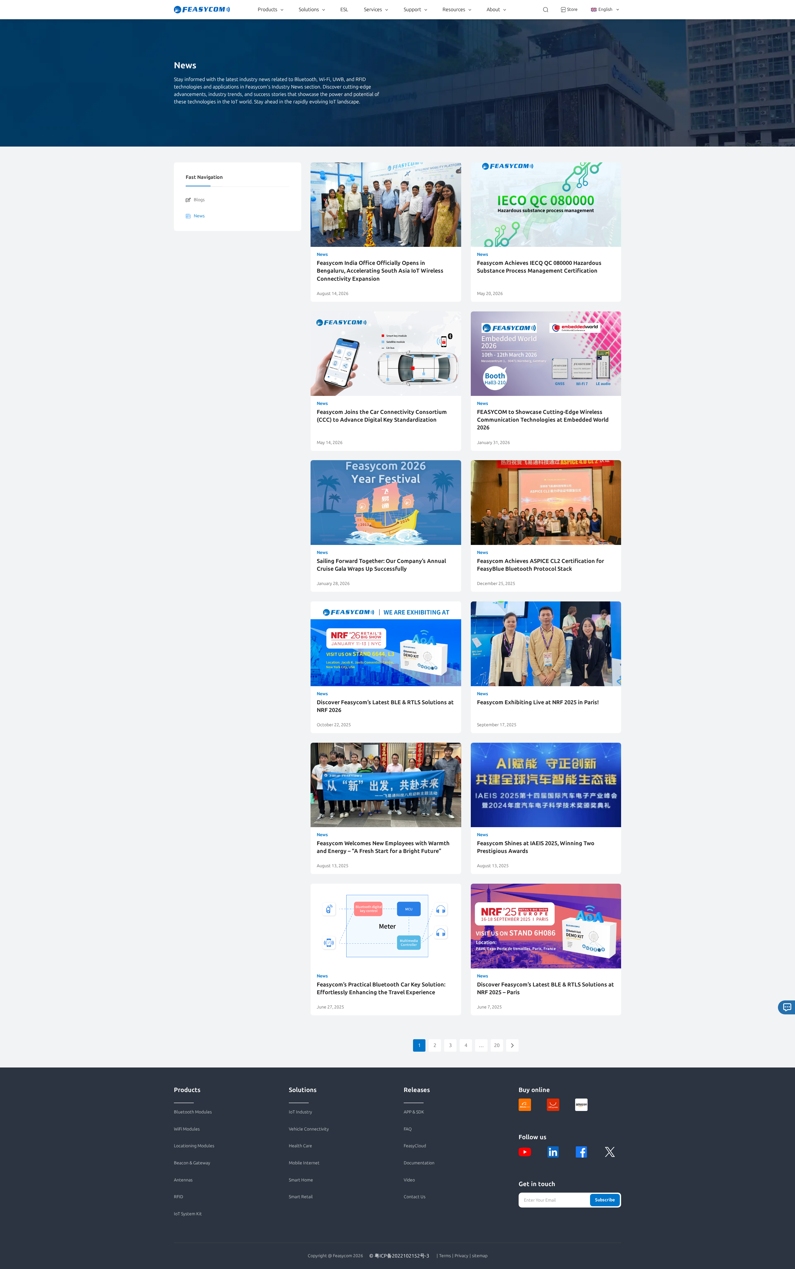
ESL (344, 9)
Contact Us (414, 1196)
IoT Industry (300, 1112)
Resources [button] (454, 9)
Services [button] (373, 9)
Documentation (419, 1163)
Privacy (461, 1256)
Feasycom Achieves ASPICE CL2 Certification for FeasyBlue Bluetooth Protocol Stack (540, 565)
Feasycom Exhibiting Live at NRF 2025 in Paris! (538, 702)
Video (409, 1180)
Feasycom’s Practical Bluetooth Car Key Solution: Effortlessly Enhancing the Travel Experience (381, 988)
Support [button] (412, 9)
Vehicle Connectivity (309, 1129)
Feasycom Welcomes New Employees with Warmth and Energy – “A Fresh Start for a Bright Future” (383, 847)
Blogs (199, 199)
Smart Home (301, 1180)
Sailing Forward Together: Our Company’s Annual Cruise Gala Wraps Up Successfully (381, 565)
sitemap (480, 1256)
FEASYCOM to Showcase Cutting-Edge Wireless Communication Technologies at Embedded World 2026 (543, 420)
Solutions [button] (309, 9)
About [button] (493, 9)
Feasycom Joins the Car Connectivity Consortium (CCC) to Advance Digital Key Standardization (382, 416)
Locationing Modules (194, 1146)
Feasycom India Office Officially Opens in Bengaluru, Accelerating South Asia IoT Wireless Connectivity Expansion (380, 271)
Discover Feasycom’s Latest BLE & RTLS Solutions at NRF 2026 (385, 706)
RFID (178, 1196)
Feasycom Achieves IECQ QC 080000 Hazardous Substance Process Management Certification (539, 267)
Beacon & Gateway (192, 1163)
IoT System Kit (188, 1214)
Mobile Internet (304, 1163)
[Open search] (545, 9)
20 (497, 1045)
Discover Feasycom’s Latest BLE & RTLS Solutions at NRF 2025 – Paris (545, 988)
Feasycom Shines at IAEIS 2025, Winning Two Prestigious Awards (535, 847)
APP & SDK (414, 1112)
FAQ (408, 1129)
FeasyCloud (415, 1146)
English (605, 9)
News (199, 216)
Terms (445, 1256)
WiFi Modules (187, 1129)
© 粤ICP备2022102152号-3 (399, 1256)
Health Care (300, 1146)
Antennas (183, 1180)
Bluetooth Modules (193, 1112)
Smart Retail (301, 1196)
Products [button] (267, 9)
